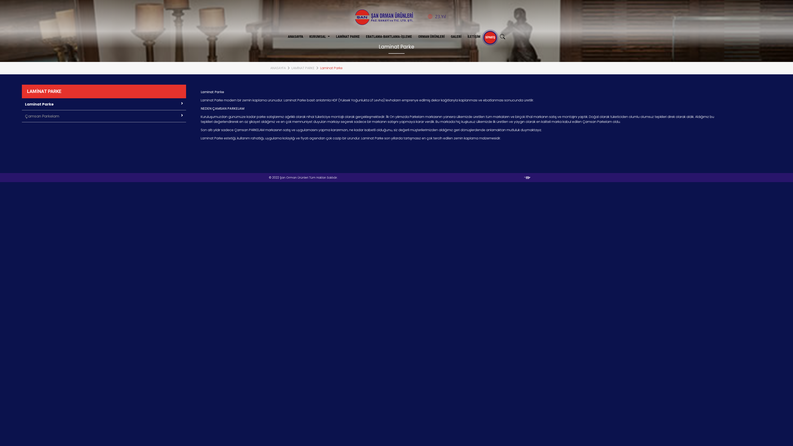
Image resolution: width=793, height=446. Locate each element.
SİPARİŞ (490, 37)
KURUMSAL (318, 36)
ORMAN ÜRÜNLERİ (431, 36)
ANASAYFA (295, 36)
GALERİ (456, 36)
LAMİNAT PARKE (348, 36)
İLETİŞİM (474, 36)
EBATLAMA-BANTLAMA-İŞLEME (389, 36)
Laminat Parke (331, 68)
